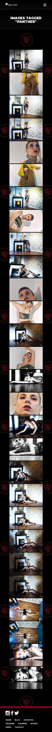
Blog (17, 720)
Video (8, 727)
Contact (19, 727)
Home (8, 720)
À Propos (28, 720)
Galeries (10, 724)
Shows (34, 724)
